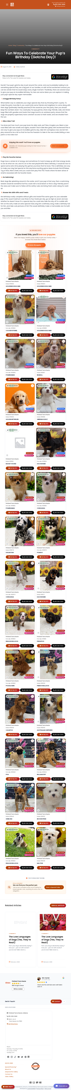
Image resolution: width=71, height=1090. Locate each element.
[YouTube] (18, 1057)
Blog (14, 45)
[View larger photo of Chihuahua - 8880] (63, 474)
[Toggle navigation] (7, 4)
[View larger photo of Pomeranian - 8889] (32, 341)
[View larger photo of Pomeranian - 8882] (32, 474)
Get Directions (13, 1024)
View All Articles (58, 906)
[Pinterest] (25, 1057)
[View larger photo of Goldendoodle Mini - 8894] (63, 252)
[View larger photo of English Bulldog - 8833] (32, 829)
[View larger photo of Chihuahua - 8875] (32, 563)
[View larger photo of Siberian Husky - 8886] (63, 385)
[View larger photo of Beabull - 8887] (63, 341)
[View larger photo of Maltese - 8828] (63, 829)
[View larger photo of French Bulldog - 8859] (63, 652)
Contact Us (8, 1074)
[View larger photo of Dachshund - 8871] (63, 563)
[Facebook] (8, 1057)
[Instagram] (11, 1057)
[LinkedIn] (28, 1057)
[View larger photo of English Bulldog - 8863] (32, 607)
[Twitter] (22, 1057)
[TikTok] (15, 1057)
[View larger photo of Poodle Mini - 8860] (32, 652)
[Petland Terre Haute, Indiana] (12, 4)
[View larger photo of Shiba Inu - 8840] (32, 785)
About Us (8, 1069)
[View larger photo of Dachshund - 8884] (63, 430)
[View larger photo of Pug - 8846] (32, 740)
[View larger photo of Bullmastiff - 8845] (63, 740)
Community (20, 45)
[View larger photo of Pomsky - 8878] (63, 518)
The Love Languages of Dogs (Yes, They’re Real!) (20, 939)
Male (10, 284)
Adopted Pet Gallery (11, 1072)
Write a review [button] (18, 989)
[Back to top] (64, 1001)
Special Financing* (11, 1067)
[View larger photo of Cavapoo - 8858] (32, 696)
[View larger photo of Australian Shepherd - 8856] (63, 696)
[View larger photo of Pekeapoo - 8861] (63, 607)
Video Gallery (9, 1076)
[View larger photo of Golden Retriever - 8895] (32, 385)
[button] (12, 252)
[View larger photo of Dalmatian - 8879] (32, 518)
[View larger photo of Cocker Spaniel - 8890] (32, 296)
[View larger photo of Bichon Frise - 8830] (63, 785)
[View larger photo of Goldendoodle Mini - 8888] (63, 296)
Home (10, 45)
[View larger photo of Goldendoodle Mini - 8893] (32, 252)
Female (10, 328)
